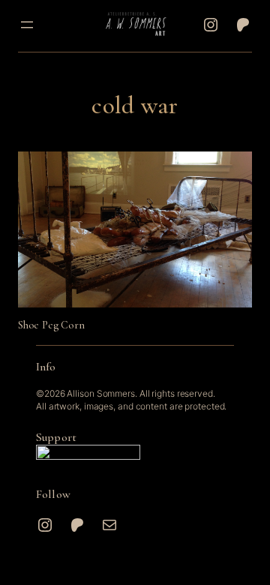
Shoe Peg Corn (51, 325)
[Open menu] (27, 25)
